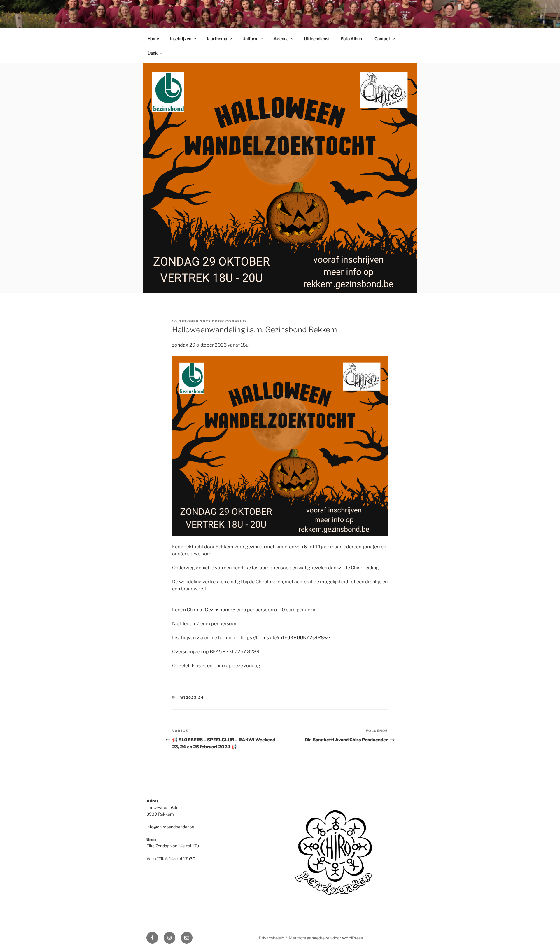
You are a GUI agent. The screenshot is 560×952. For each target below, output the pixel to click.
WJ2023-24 (192, 697)
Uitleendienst (317, 38)
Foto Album (352, 38)
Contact (382, 38)
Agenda (281, 38)
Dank (153, 52)
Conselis (236, 321)
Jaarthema (216, 38)
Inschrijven (180, 38)
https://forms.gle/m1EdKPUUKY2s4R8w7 (286, 637)
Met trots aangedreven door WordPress (326, 937)
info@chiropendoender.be (170, 826)
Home (153, 38)
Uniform (250, 38)
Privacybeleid (271, 937)
